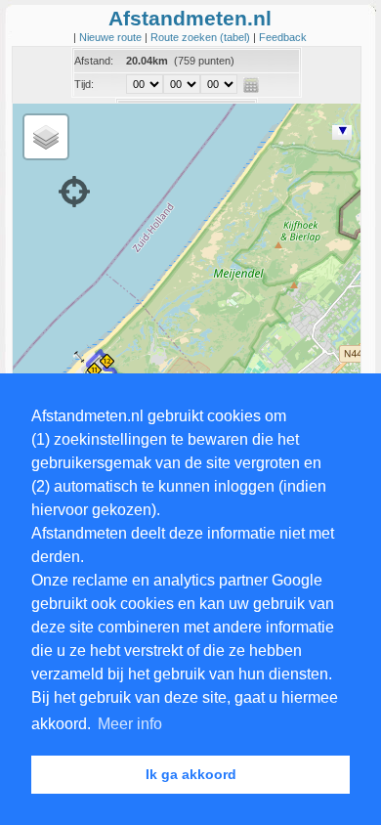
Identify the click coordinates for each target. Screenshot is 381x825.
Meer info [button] (130, 724)
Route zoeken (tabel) (201, 37)
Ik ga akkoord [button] (191, 774)
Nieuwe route (112, 37)
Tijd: (84, 84)
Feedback (283, 37)
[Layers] (45, 136)
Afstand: (93, 60)
